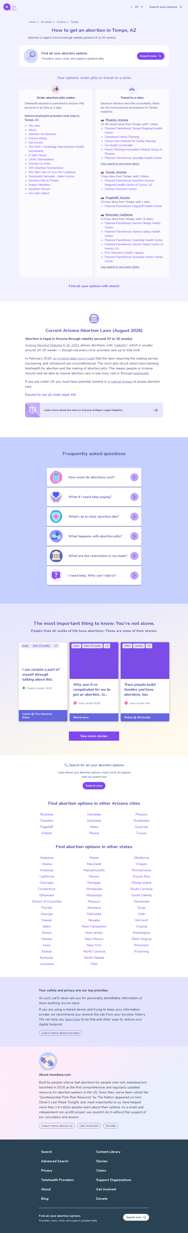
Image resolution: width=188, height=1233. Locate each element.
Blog (44, 1198)
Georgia (47, 914)
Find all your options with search (94, 286)
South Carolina (141, 889)
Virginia (141, 926)
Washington (141, 932)
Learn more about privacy (60, 1033)
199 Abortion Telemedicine (45, 168)
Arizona (61, 22)
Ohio (94, 964)
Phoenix (141, 814)
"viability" (121, 345)
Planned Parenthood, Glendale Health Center (133, 158)
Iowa (46, 945)
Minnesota (94, 889)
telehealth (141, 373)
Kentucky (46, 957)
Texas (141, 907)
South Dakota (141, 895)
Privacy (46, 1170)
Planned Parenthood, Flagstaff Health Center (133, 206)
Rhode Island (141, 882)
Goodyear (94, 820)
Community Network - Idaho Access (51, 176)
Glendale (94, 814)
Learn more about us (57, 1126)
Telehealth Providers (57, 1180)
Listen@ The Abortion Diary (37, 715)
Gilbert (46, 833)
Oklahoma (141, 857)
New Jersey (94, 932)
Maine (94, 857)
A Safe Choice (37, 155)
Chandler (47, 820)
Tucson (141, 833)
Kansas (47, 951)
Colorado (46, 882)
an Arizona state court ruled (74, 358)
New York (94, 945)
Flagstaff (46, 827)
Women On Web (39, 164)
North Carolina (94, 951)
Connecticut (46, 889)
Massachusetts (94, 870)
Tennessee (141, 901)
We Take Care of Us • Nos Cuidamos (52, 172)
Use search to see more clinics (120, 164)
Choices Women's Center (121, 189)
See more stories (93, 736)
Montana (94, 907)
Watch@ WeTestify (137, 717)
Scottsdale (141, 820)
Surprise (141, 827)
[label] (136, 7)
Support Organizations (113, 1180)
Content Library (108, 1152)
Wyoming (141, 951)
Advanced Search (54, 1161)
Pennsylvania (141, 870)
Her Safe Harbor (38, 193)
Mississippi (94, 895)
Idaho (47, 926)
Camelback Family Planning (122, 137)
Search (46, 1152)
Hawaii (47, 920)
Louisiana (47, 964)
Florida (46, 907)
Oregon (141, 864)
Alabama (46, 857)
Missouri (94, 901)
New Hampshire (94, 926)
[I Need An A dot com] (10, 6)
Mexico (94, 876)
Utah (141, 914)
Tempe (74, 22)
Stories (101, 1161)
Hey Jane (34, 126)
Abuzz (32, 130)
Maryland (94, 864)
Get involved (88, 1126)
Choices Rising (37, 138)
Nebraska (94, 914)
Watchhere (81, 717)
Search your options (163, 7)
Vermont (141, 920)
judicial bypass (122, 381)
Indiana (46, 939)
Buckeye (46, 814)
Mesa (94, 827)
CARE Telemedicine (41, 159)
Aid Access (35, 143)
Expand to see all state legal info (50, 394)
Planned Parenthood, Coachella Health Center (134, 240)
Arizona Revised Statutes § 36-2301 (52, 345)
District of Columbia (46, 901)
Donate (110, 1126)
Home (32, 22)
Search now (148, 56)
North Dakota (94, 957)
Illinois (47, 932)
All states (46, 22)
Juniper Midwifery (39, 185)
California (47, 876)
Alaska (47, 864)
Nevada (94, 920)
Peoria (94, 833)
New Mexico (94, 939)
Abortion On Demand (42, 134)
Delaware (46, 895)
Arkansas (46, 870)
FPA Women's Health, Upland (124, 253)
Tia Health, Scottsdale (119, 145)
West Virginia (141, 939)
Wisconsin (141, 945)
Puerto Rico (141, 876)
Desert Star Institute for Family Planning (130, 141)
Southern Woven (39, 189)
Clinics (101, 1170)
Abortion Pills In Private (43, 181)
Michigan (94, 882)
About (46, 1189)
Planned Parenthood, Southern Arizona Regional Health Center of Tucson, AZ (129, 183)
